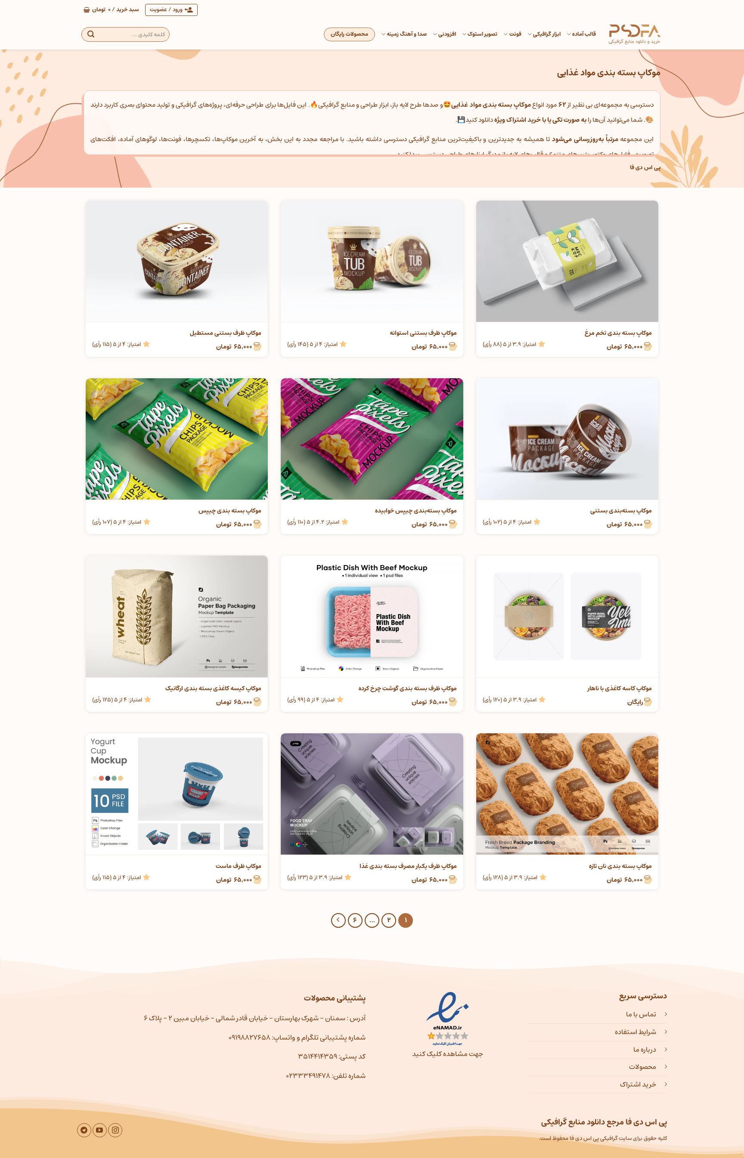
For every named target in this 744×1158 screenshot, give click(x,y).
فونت (515, 34)
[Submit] (91, 34)
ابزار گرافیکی (547, 34)
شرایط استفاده (635, 1032)
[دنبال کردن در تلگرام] (84, 1130)
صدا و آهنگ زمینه (407, 34)
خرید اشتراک (638, 1084)
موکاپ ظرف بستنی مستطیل (225, 333)
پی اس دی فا (645, 168)
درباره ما (644, 1050)
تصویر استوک (482, 34)
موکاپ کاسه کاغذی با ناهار (620, 688)
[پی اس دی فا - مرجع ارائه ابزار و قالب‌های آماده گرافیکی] (634, 34)
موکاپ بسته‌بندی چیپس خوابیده (415, 511)
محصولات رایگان (349, 34)
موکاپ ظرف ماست (238, 866)
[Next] (338, 920)
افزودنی (447, 34)
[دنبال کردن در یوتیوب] (100, 1130)
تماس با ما (641, 1014)
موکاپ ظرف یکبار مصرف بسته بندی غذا (408, 866)
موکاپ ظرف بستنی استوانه (423, 333)
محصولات (642, 1067)
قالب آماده (584, 34)
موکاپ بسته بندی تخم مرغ (618, 333)
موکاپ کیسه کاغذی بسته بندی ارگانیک (213, 688)
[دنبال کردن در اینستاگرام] (115, 1130)
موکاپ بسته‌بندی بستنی (621, 511)
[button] (111, 9)
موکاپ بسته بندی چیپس (229, 511)
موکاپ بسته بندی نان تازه (620, 866)
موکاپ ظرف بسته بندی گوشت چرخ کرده (407, 688)
